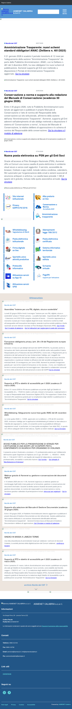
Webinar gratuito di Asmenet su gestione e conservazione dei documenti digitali (35, 476)
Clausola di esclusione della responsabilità (55, 626)
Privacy (13, 705)
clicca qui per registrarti (52, 491)
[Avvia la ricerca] (57, 12)
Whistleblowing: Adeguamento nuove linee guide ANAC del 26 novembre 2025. (35, 413)
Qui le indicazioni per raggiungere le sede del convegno (45, 328)
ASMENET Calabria (65, 704)
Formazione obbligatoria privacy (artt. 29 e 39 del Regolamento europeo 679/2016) (35, 342)
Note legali (4, 705)
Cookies (21, 705)
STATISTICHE (7, 674)
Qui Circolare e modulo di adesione (46, 523)
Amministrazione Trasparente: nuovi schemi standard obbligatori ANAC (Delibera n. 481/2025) (35, 48)
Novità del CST (11, 43)
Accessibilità (31, 705)
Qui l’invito (60, 325)
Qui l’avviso (42, 459)
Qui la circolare (22, 73)
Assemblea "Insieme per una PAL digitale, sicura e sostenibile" (31, 309)
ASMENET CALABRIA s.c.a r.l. (22, 12)
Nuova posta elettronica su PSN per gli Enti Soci (34, 155)
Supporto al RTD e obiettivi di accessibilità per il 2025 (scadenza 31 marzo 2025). (33, 560)
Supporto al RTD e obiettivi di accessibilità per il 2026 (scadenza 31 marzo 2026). (33, 384)
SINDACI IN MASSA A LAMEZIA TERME (21, 536)
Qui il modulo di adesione (14, 328)
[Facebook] (9, 693)
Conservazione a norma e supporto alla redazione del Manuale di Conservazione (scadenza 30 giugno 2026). (35, 98)
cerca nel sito (43, 11)
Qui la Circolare (60, 428)
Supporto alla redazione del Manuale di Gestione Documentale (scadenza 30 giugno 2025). (35, 508)
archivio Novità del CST (35, 585)
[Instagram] (4, 693)
